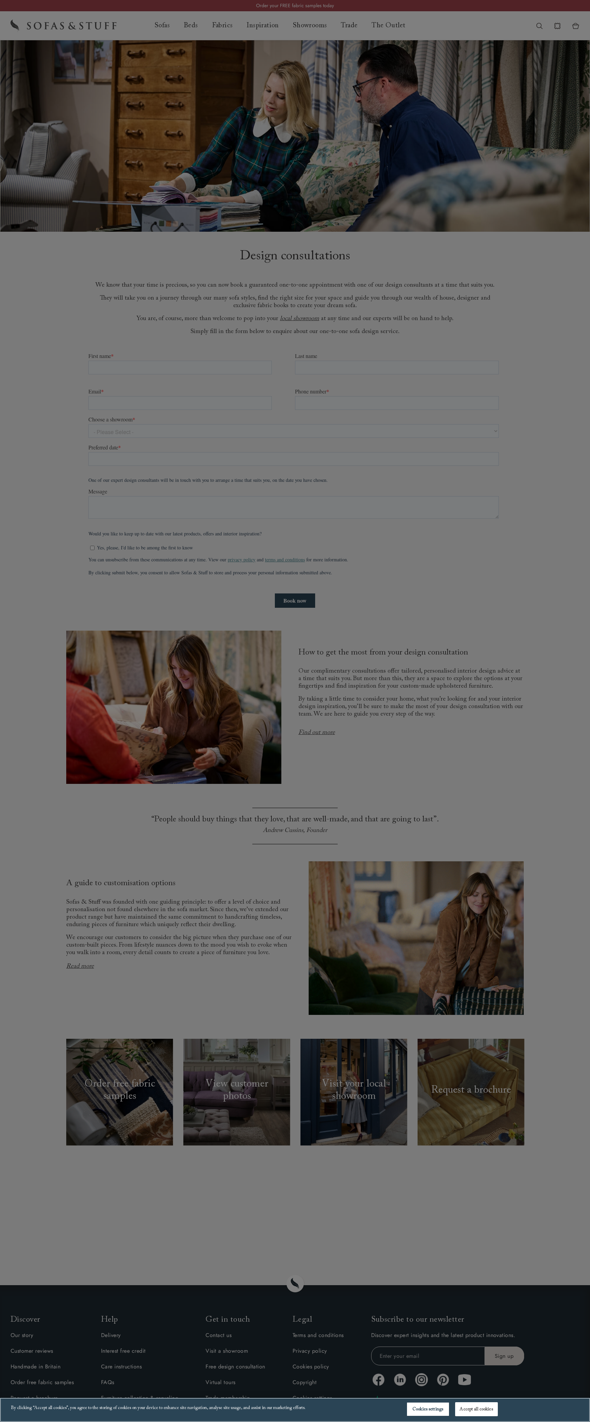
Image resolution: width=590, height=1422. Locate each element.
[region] (295, 1410)
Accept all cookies (476, 1409)
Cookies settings (427, 1409)
